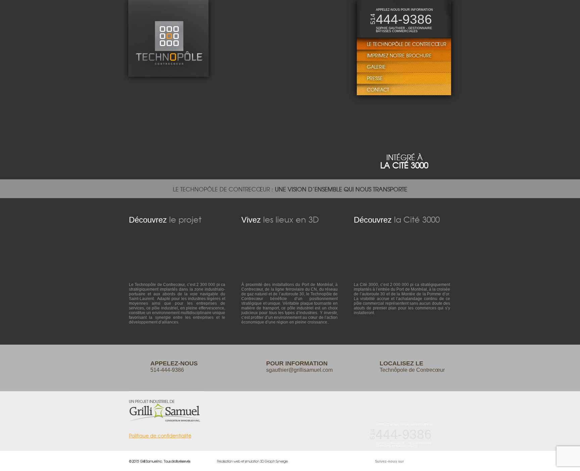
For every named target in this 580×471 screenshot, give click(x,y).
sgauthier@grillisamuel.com (299, 366)
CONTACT (378, 89)
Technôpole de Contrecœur (412, 366)
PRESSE (375, 78)
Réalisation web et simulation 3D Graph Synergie (252, 461)
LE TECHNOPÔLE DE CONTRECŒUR (406, 44)
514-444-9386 (174, 366)
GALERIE (376, 66)
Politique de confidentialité (160, 436)
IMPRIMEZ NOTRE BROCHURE (399, 55)
